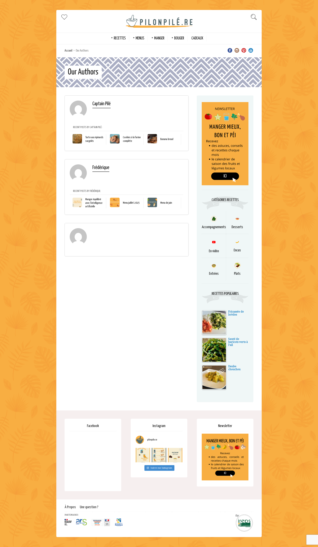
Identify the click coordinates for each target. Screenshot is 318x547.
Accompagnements (214, 227)
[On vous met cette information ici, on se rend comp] (159, 455)
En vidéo (214, 251)
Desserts (237, 227)
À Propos (70, 507)
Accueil (68, 50)
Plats (237, 274)
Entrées (214, 274)
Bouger (179, 38)
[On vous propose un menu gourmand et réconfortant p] (175, 455)
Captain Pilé (101, 103)
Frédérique (100, 167)
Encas (237, 250)
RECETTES (120, 38)
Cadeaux (197, 38)
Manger (159, 38)
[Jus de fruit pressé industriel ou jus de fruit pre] (143, 455)
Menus (140, 38)
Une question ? (89, 507)
